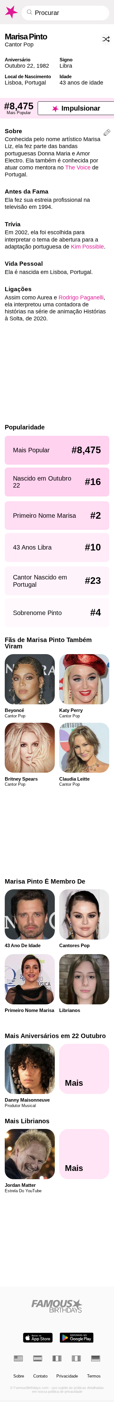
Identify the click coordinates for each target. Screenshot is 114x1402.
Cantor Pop (19, 44)
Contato (40, 1376)
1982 (42, 65)
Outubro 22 (19, 65)
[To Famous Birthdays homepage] (11, 12)
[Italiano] (76, 1358)
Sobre (18, 1376)
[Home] (57, 1306)
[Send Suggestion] (107, 133)
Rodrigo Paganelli (81, 297)
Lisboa (13, 82)
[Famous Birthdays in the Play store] (76, 1338)
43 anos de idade (81, 82)
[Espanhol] (37, 1358)
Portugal (35, 82)
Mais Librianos (27, 1121)
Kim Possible (87, 246)
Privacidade (67, 1376)
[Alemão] (95, 1358)
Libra (66, 65)
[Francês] (57, 1358)
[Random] (106, 39)
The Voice (78, 167)
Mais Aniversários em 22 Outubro (55, 1035)
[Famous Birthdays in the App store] (38, 1338)
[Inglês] (18, 1358)
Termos (94, 1376)
